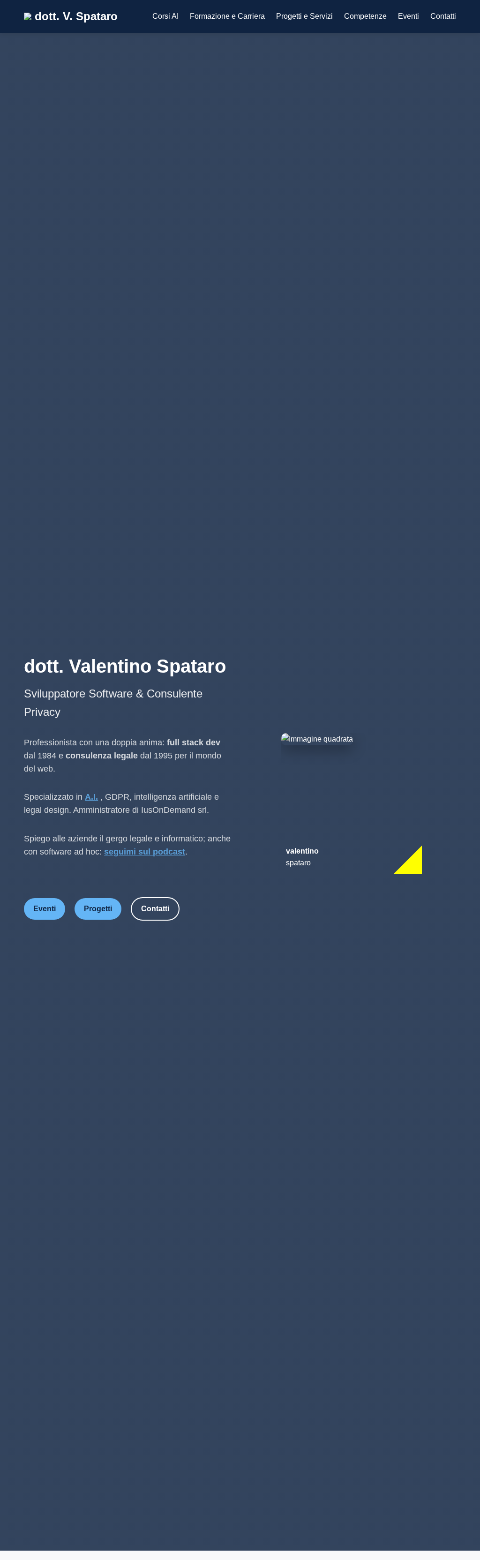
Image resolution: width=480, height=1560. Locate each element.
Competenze (365, 16)
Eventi (408, 16)
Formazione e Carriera (227, 16)
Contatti (443, 16)
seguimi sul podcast (144, 851)
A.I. (91, 797)
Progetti (98, 909)
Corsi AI (165, 16)
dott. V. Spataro (74, 16)
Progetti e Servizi (304, 16)
